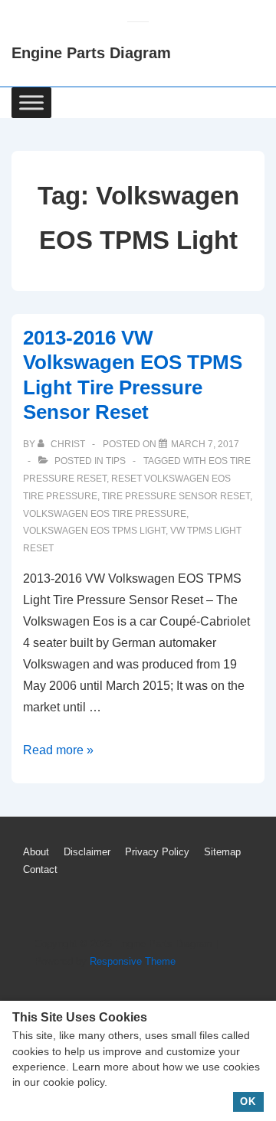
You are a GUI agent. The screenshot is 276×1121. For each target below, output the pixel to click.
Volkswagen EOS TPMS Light (94, 530)
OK (248, 1101)
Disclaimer (87, 852)
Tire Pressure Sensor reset (176, 496)
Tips (116, 461)
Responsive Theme (133, 961)
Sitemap (222, 852)
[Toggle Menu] (31, 102)
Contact (40, 869)
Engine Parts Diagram (91, 52)
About (36, 852)
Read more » (58, 750)
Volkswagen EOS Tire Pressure (104, 513)
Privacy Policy (157, 852)
